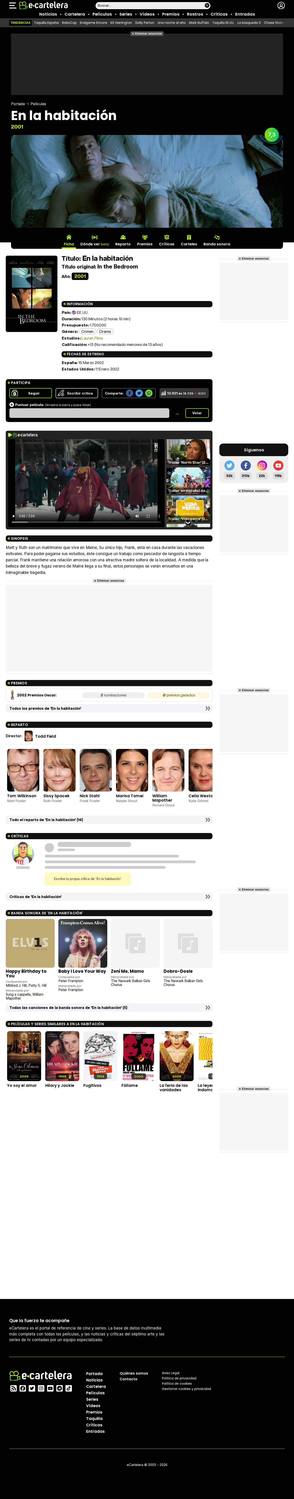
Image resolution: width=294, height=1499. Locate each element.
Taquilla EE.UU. (223, 22)
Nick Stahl (90, 796)
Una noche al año (172, 22)
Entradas (245, 14)
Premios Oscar (42, 695)
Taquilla (94, 1418)
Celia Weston (202, 796)
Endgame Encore (93, 22)
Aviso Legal (170, 1373)
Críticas (219, 14)
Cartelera (75, 14)
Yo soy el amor (22, 1085)
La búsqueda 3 (249, 22)
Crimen (87, 331)
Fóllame (130, 1085)
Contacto (128, 1379)
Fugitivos (92, 1085)
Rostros (195, 14)
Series (125, 14)
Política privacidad (179, 1378)
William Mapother (162, 798)
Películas (102, 14)
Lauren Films (92, 338)
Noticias (48, 14)
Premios (170, 14)
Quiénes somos (134, 1373)
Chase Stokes (275, 22)
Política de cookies (177, 1383)
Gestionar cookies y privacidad (186, 1389)
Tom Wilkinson (21, 796)
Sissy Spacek (56, 796)
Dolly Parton (144, 22)
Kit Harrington (121, 22)
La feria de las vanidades (174, 1088)
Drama (105, 331)
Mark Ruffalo (199, 22)
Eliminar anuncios (148, 33)
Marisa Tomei (129, 796)
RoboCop (69, 22)
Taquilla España (46, 22)
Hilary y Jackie (59, 1085)
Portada (18, 103)
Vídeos (147, 14)
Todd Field (45, 736)
